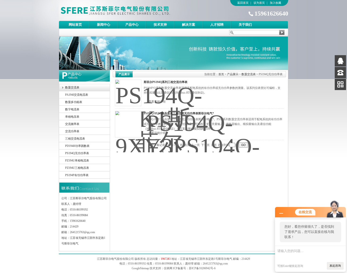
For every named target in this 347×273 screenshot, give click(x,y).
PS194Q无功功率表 (77, 153)
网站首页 (75, 24)
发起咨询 (335, 265)
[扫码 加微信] (340, 84)
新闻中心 (103, 24)
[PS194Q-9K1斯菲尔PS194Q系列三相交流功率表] (128, 93)
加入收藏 (275, 2)
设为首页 (259, 2)
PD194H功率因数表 (77, 146)
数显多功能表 (73, 102)
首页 (221, 74)
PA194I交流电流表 (76, 94)
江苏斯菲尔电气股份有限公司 (124, 10)
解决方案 (188, 24)
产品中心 (132, 24)
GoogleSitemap (140, 268)
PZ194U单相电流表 (77, 160)
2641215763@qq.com (215, 263)
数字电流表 (72, 109)
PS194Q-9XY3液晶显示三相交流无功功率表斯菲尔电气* (179, 113)
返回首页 (243, 2)
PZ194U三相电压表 (77, 168)
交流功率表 (72, 131)
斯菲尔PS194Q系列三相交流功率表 (165, 82)
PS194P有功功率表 (77, 175)
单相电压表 (72, 116)
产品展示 (232, 74)
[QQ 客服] (340, 60)
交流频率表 (72, 124)
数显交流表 (72, 87)
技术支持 (160, 24)
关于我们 (245, 24)
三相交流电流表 (75, 138)
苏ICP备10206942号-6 (202, 268)
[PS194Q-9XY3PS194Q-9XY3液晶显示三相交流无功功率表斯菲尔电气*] (128, 124)
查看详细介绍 (156, 101)
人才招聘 (217, 24)
